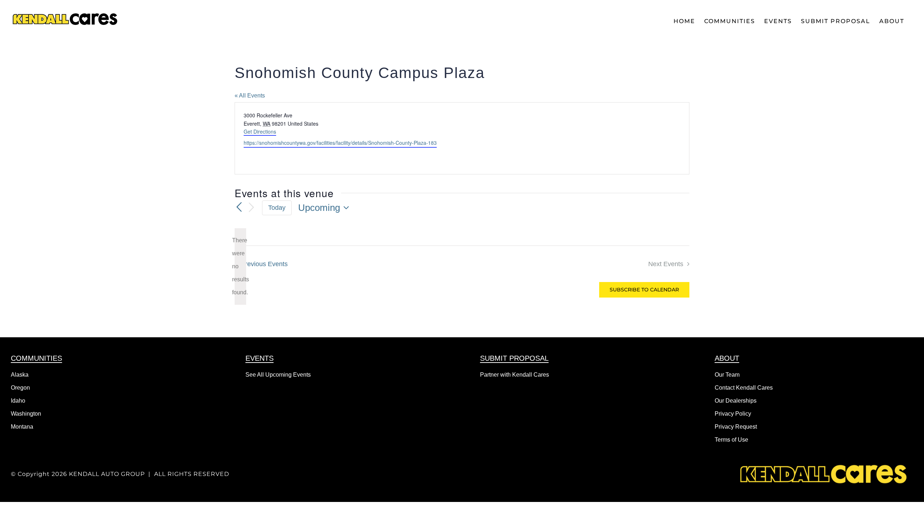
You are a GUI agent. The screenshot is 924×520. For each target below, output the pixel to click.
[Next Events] (251, 207)
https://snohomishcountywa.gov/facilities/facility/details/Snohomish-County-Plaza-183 (340, 142)
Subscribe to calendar (644, 290)
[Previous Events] (239, 207)
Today (277, 207)
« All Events (250, 95)
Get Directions (260, 131)
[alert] (240, 266)
